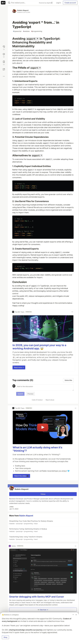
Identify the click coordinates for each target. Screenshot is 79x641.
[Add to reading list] (4, 63)
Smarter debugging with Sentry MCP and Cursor (36, 596)
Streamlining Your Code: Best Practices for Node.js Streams (31, 522)
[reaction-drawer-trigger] (3, 48)
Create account (70, 3)
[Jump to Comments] (4, 55)
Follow (43, 494)
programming (36, 31)
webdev (26, 31)
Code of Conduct (37, 400)
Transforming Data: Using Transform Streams (25, 538)
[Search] (9, 3)
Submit (20, 394)
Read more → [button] (19, 367)
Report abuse (50, 400)
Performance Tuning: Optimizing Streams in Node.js (28, 530)
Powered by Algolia (45, 3)
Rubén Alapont (23, 10)
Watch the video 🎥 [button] (21, 476)
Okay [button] (5, 637)
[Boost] (4, 69)
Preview (30, 394)
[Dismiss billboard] (76, 614)
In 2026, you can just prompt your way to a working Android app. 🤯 (39, 347)
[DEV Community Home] (3, 3)
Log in (58, 3)
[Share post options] (4, 76)
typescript (17, 31)
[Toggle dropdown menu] (72, 311)
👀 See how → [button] (43, 610)
